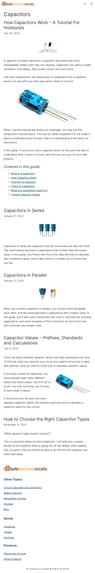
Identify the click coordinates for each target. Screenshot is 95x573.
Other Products (12, 559)
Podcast (8, 503)
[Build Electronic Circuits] (17, 3)
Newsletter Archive (15, 498)
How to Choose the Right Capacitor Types (46, 419)
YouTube (9, 537)
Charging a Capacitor (23, 181)
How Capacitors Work (23, 177)
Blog (6, 509)
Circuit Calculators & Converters (22, 487)
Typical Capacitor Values (25, 194)
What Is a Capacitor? (23, 173)
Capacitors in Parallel (25, 275)
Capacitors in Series (24, 210)
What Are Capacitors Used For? (29, 190)
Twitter (8, 532)
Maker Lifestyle (13, 492)
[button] (84, 3)
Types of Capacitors (23, 186)
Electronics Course (15, 553)
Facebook (9, 526)
